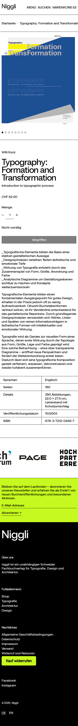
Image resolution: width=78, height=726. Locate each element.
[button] (44, 7)
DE (4, 713)
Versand (7, 648)
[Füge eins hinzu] (17, 215)
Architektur (10, 606)
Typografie (9, 601)
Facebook (9, 680)
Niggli (15, 702)
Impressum (10, 644)
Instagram (9, 685)
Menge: (7, 207)
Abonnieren (10, 513)
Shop (5, 596)
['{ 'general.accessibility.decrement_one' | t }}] (3, 215)
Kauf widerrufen (19, 661)
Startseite (9, 23)
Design (7, 610)
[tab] (2, 132)
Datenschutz (11, 639)
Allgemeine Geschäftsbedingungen (27, 634)
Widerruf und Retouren (18, 653)
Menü (31, 7)
